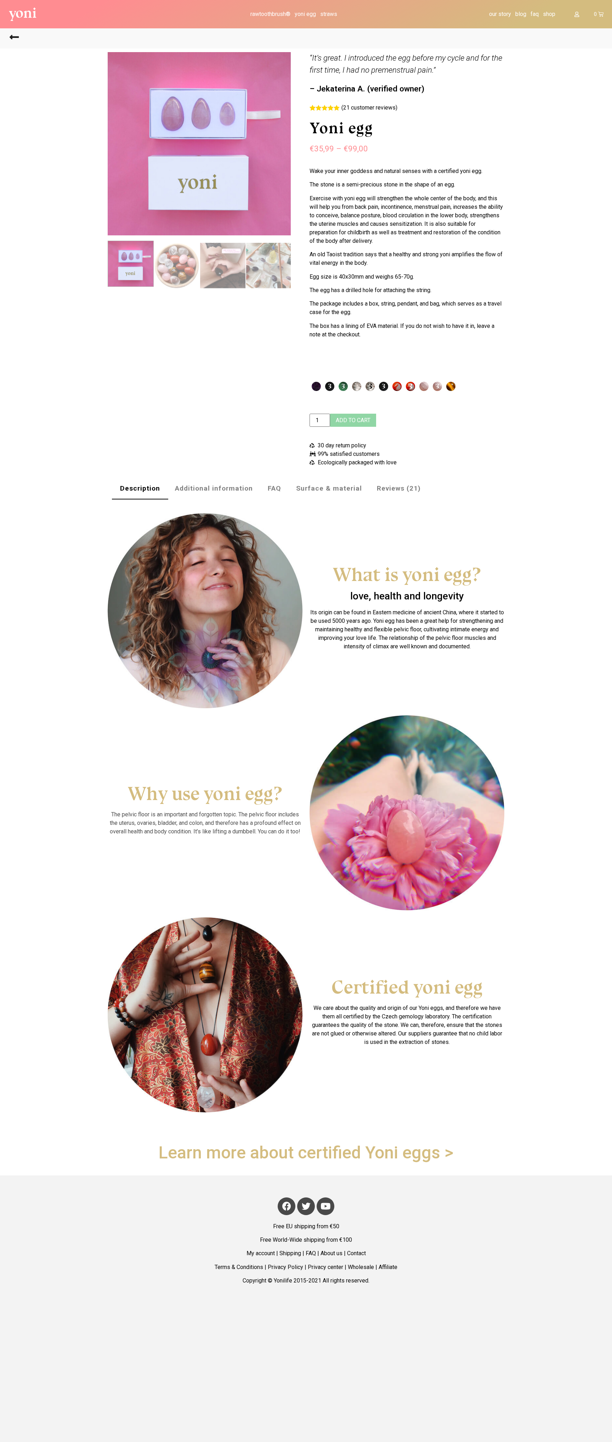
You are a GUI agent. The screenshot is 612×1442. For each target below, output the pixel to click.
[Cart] (599, 14)
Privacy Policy (285, 1267)
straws (328, 14)
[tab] (140, 486)
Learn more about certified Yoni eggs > (306, 1152)
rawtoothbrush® (270, 14)
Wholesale (361, 1267)
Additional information (214, 488)
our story (500, 14)
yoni (23, 12)
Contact (356, 1253)
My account (260, 1253)
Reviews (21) (399, 488)
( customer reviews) (369, 107)
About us (331, 1253)
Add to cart (353, 420)
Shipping (290, 1253)
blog (520, 14)
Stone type (418, 363)
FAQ (274, 488)
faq (535, 14)
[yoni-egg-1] (199, 143)
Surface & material (329, 488)
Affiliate (388, 1267)
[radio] (316, 386)
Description (140, 488)
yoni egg (305, 14)
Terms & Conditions (239, 1267)
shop (549, 14)
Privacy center (325, 1267)
